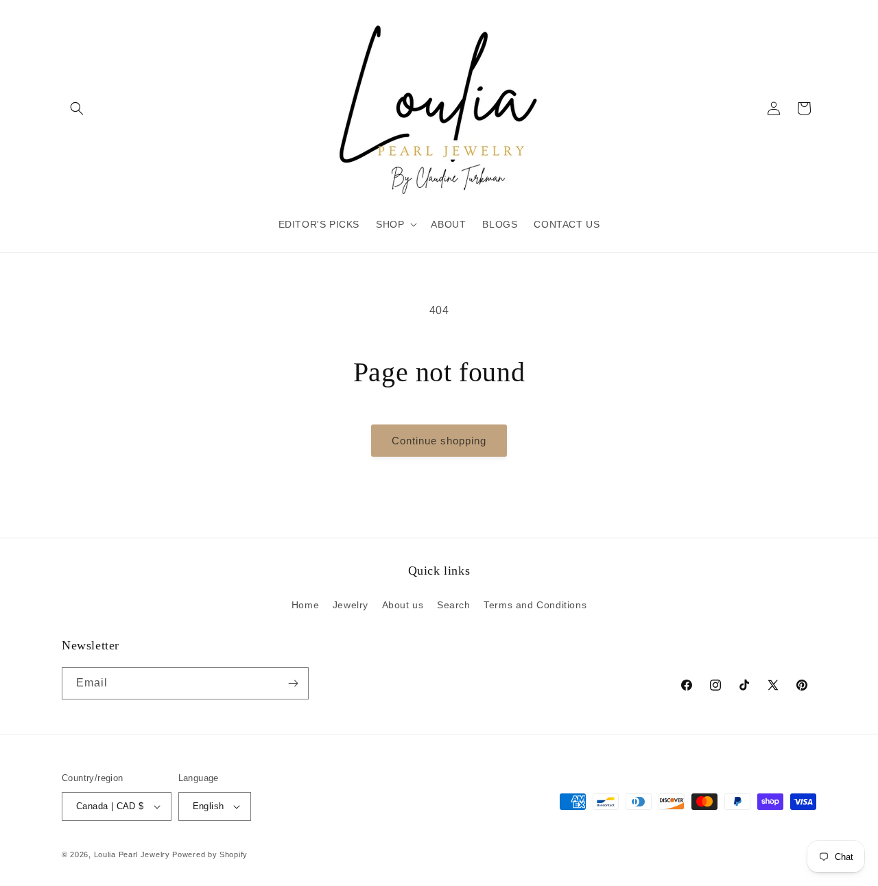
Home (305, 604)
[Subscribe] (293, 683)
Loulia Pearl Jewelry (132, 854)
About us (403, 604)
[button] (77, 108)
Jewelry (350, 604)
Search (454, 604)
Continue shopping (439, 440)
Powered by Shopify (210, 854)
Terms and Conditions (535, 604)
